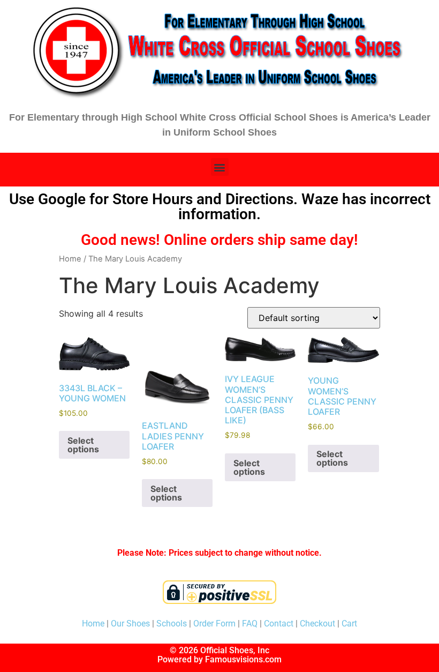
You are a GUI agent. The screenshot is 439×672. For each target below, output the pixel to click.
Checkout (317, 623)
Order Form (214, 623)
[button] (220, 167)
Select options (83, 444)
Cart (349, 623)
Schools (171, 623)
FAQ (250, 623)
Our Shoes (130, 623)
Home (70, 259)
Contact (278, 623)
